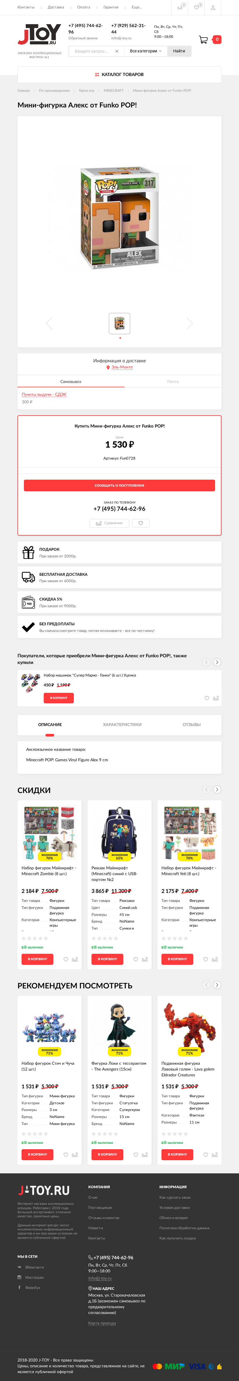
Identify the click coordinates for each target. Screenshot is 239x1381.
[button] (217, 662)
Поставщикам (100, 1208)
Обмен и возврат (173, 1218)
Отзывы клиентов (103, 1218)
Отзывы (192, 725)
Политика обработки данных (184, 1228)
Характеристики (122, 725)
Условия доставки (174, 1208)
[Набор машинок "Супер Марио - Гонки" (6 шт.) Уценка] (30, 683)
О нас (93, 1198)
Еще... (137, 7)
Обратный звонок (83, 38)
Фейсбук (33, 1288)
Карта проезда (102, 1323)
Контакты (25, 7)
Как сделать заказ (175, 1198)
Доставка (56, 7)
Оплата (83, 7)
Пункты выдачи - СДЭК (44, 395)
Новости (95, 1228)
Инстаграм (34, 1278)
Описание (50, 725)
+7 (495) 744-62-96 (119, 509)
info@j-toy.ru (121, 38)
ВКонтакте (34, 1267)
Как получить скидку (177, 1238)
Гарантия (110, 7)
